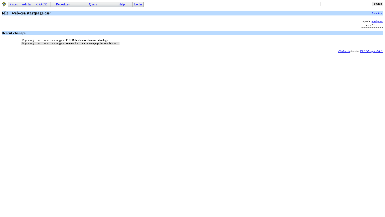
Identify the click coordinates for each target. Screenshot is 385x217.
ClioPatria (344, 51)
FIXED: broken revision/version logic (87, 40)
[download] (377, 13)
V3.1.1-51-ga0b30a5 (371, 51)
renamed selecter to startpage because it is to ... (92, 43)
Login (138, 4)
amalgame (377, 21)
